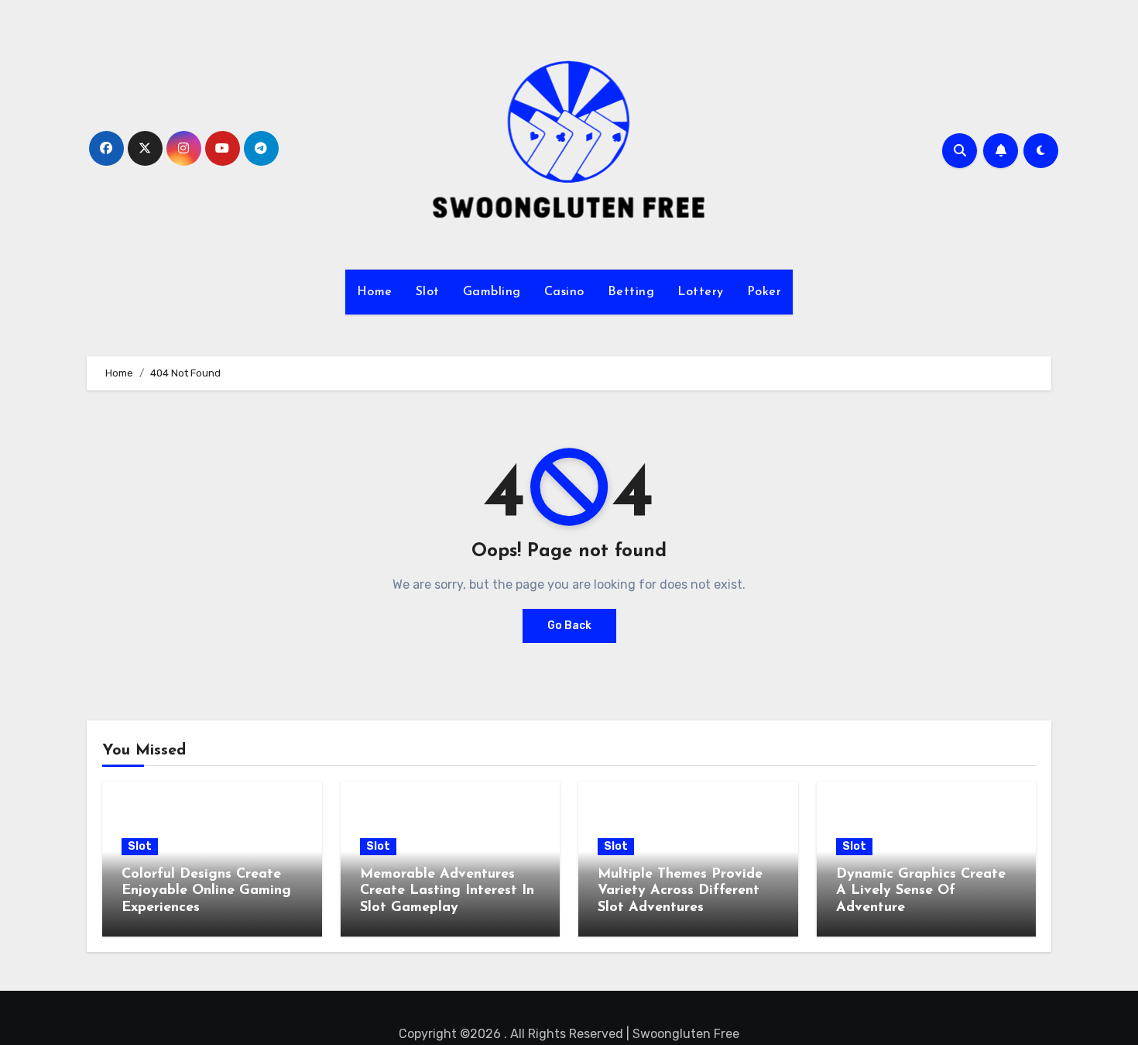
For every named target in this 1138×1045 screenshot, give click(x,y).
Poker (764, 292)
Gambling (492, 292)
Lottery (700, 292)
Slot (428, 292)
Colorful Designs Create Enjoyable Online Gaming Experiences (206, 891)
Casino (564, 292)
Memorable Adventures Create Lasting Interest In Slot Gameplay (447, 891)
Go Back (569, 625)
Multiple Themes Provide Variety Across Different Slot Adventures (680, 891)
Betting (631, 292)
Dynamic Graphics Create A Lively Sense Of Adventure (921, 891)
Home (374, 292)
